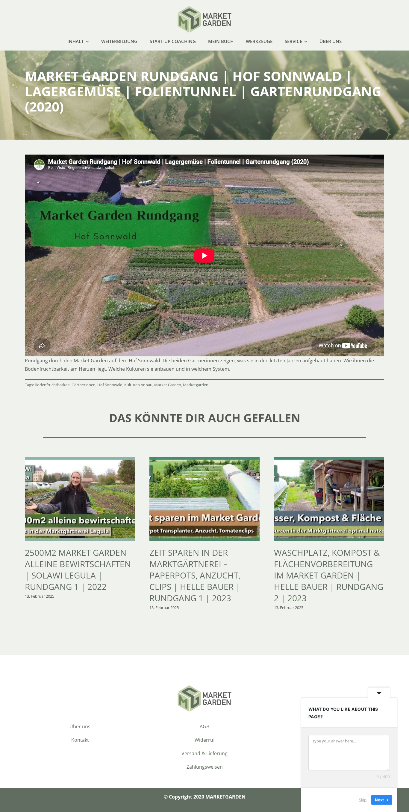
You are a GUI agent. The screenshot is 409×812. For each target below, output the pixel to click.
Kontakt (80, 740)
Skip (362, 799)
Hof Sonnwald (109, 384)
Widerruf (205, 740)
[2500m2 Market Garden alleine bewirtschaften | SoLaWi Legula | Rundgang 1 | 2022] (80, 460)
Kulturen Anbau (138, 384)
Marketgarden (195, 384)
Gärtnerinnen (84, 384)
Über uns (79, 726)
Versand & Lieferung (204, 753)
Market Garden (167, 384)
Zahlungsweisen (205, 767)
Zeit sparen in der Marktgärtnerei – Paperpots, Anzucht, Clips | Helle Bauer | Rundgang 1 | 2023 (194, 575)
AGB (204, 726)
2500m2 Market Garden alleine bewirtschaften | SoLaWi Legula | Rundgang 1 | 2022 (78, 569)
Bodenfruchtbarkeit (52, 384)
